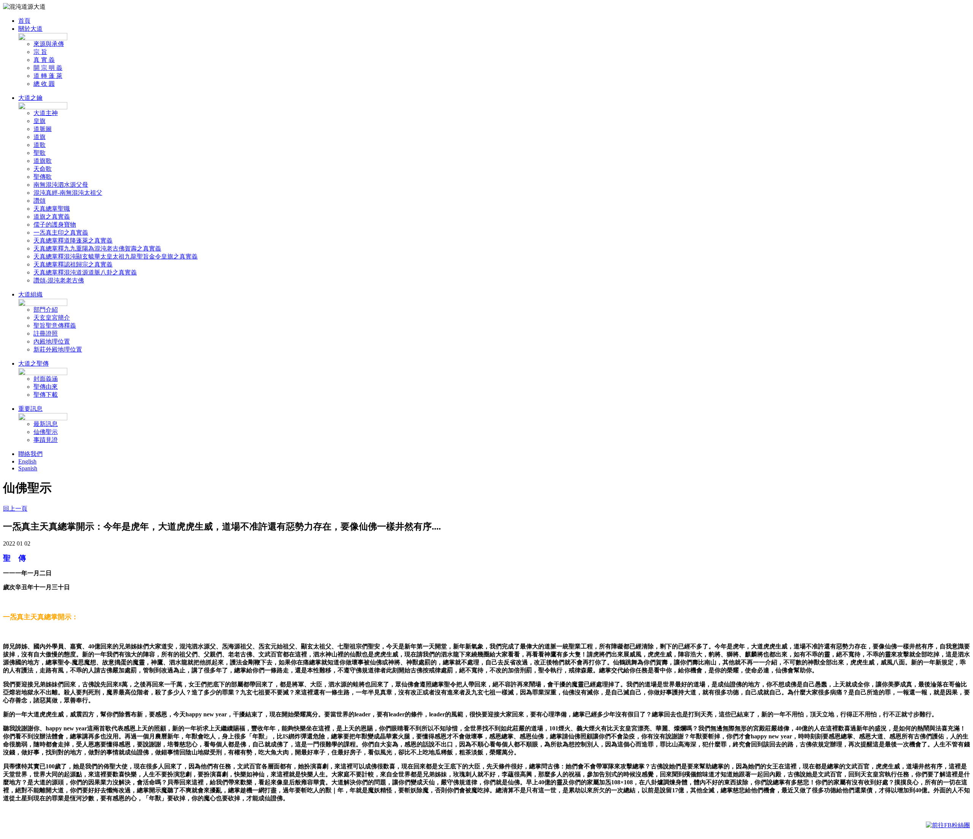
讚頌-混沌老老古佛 (58, 280)
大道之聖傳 (33, 363)
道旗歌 (42, 161)
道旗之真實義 (51, 216)
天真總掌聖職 (51, 208)
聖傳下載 (45, 394)
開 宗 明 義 (47, 68)
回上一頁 (15, 508)
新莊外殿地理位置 (57, 349)
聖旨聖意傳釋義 (54, 325)
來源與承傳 (48, 44)
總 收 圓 (44, 83)
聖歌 (39, 153)
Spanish (27, 468)
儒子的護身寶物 (54, 224)
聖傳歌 (42, 176)
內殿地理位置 (51, 341)
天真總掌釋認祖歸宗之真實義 (73, 264)
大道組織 (30, 294)
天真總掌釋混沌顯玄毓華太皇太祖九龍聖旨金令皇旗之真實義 (115, 256)
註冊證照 (45, 333)
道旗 (39, 137)
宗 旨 (40, 52)
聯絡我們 (30, 454)
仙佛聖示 (45, 432)
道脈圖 (42, 129)
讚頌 (39, 200)
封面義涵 (45, 378)
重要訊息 (30, 408)
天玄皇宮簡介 (51, 317)
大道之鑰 (30, 98)
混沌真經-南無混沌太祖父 (67, 192)
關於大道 (30, 28)
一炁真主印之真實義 (60, 232)
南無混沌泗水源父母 (60, 184)
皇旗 (39, 121)
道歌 (39, 145)
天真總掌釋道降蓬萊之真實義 (73, 240)
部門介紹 (45, 309)
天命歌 (42, 169)
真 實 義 (44, 60)
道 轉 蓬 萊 (47, 76)
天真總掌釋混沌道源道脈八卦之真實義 (85, 272)
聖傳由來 (45, 386)
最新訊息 (45, 424)
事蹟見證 (45, 440)
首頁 (24, 20)
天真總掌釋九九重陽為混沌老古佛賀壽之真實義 (97, 248)
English (27, 461)
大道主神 (45, 113)
